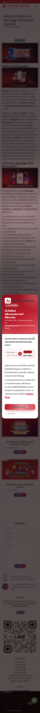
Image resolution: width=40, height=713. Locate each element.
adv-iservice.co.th (11, 325)
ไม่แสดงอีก (11, 413)
